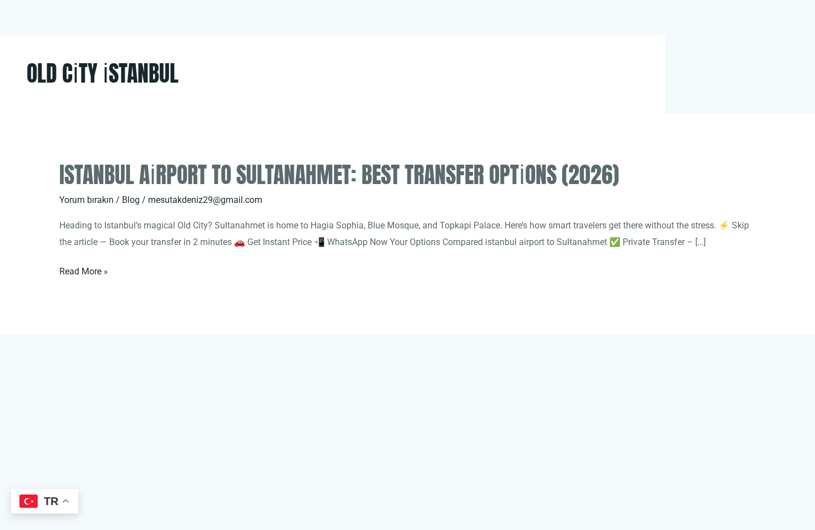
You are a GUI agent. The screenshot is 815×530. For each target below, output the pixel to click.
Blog (131, 200)
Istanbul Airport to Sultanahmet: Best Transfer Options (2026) (339, 174)
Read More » (83, 273)
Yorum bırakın (86, 200)
